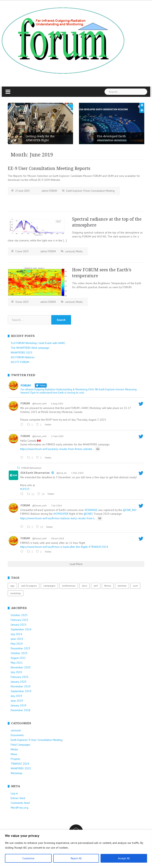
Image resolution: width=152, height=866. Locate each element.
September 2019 (21, 691)
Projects (15, 759)
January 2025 (18, 624)
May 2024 (17, 643)
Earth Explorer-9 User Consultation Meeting (90, 190)
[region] (76, 848)
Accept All (124, 858)
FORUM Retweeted (31, 467)
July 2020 (16, 672)
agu (12, 585)
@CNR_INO (129, 510)
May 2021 (17, 662)
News (14, 754)
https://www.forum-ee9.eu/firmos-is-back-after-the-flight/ (54, 547)
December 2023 (20, 648)
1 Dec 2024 (77, 472)
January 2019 (18, 705)
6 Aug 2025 (57, 403)
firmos (107, 585)
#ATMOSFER (60, 513)
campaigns (49, 585)
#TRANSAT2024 (98, 547)
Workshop (16, 773)
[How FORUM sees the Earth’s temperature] (37, 281)
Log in (14, 793)
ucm (135, 585)
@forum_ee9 (39, 403)
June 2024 (17, 639)
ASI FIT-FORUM (20, 362)
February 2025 (19, 620)
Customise (28, 858)
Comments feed (20, 803)
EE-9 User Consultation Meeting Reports (49, 168)
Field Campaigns (20, 744)
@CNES (88, 513)
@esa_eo (61, 472)
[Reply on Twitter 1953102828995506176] (22, 424)
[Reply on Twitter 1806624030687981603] (22, 551)
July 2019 (16, 696)
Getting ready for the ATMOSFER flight (40, 138)
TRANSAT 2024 (20, 763)
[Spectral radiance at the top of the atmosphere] (37, 226)
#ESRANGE (91, 510)
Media (79, 251)
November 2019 (20, 686)
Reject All (76, 858)
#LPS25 (24, 489)
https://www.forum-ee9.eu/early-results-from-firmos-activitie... (57, 449)
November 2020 (20, 667)
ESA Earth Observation (35, 472)
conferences (68, 585)
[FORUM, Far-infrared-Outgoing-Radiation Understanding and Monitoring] (63, 40)
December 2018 (20, 710)
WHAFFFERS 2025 (21, 352)
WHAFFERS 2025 (21, 768)
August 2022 (18, 658)
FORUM (25, 403)
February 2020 (19, 677)
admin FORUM (49, 190)
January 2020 (18, 681)
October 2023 (19, 653)
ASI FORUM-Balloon (22, 357)
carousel (70, 251)
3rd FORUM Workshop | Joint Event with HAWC (38, 343)
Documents (17, 735)
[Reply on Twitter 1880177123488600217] (22, 457)
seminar (122, 585)
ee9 (96, 585)
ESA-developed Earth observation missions (111, 138)
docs (84, 585)
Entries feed (18, 798)
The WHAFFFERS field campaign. (30, 348)
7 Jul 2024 (56, 505)
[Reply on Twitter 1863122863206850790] (22, 494)
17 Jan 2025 (57, 436)
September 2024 (21, 629)
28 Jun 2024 (57, 538)
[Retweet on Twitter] (18, 467)
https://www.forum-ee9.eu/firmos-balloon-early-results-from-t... (58, 518)
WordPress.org (19, 807)
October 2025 (19, 615)
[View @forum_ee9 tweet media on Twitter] (97, 449)
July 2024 (16, 634)
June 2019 (17, 700)
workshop (15, 593)
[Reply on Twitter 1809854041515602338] (22, 527)
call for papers (29, 585)
